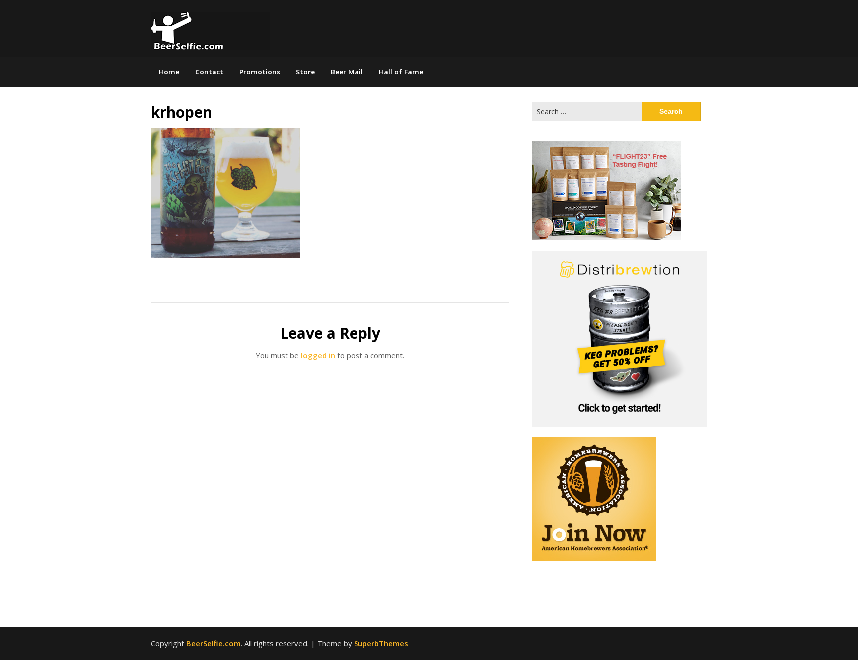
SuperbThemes (381, 643)
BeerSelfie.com (213, 643)
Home (169, 71)
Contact (209, 71)
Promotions (259, 71)
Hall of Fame (401, 71)
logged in (318, 355)
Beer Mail (347, 71)
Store (305, 71)
